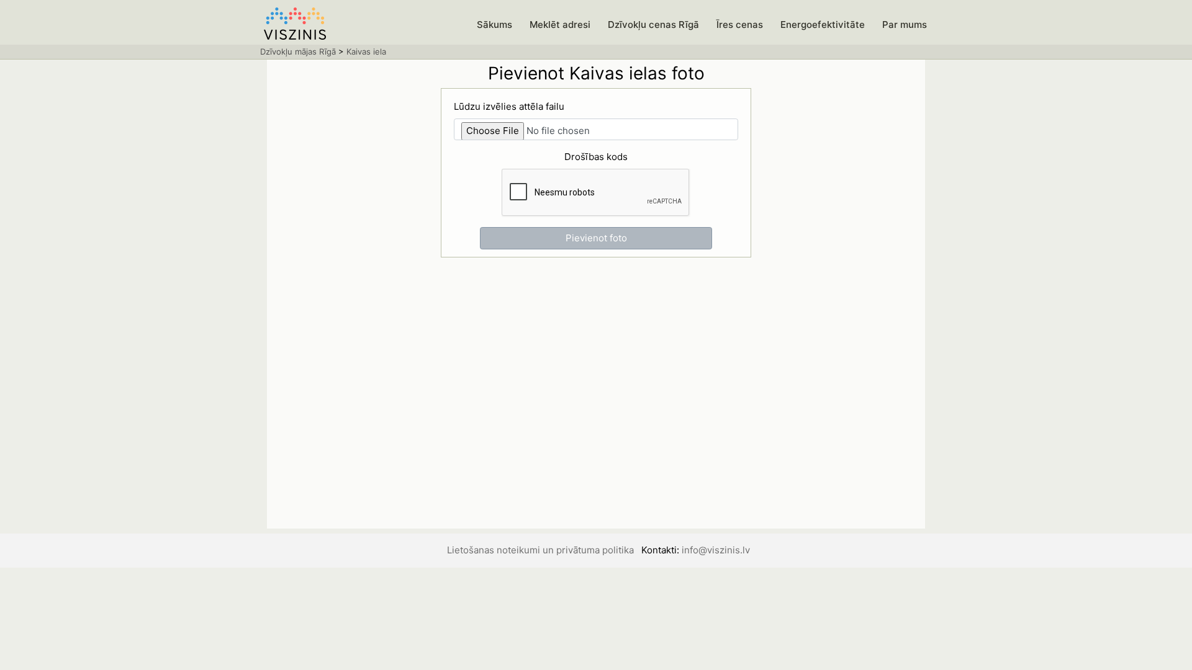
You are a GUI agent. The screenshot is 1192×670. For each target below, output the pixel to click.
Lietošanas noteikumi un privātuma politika (540, 550)
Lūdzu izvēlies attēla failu (509, 106)
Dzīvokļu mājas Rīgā (298, 51)
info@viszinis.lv (716, 550)
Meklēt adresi (560, 24)
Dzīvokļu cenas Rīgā (653, 24)
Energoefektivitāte (822, 24)
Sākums (494, 24)
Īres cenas (739, 24)
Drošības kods (596, 157)
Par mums (904, 24)
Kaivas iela (366, 51)
